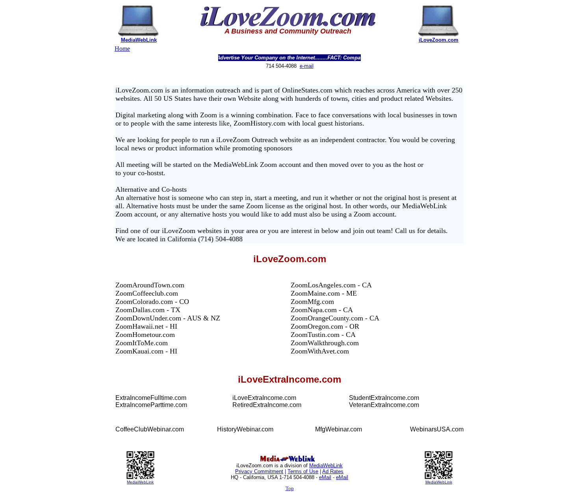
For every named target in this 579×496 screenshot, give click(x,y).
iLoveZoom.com (438, 40)
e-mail (307, 66)
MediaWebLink (139, 40)
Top (290, 488)
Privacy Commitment (259, 471)
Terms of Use (303, 471)
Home (122, 48)
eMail (325, 477)
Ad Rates (332, 471)
